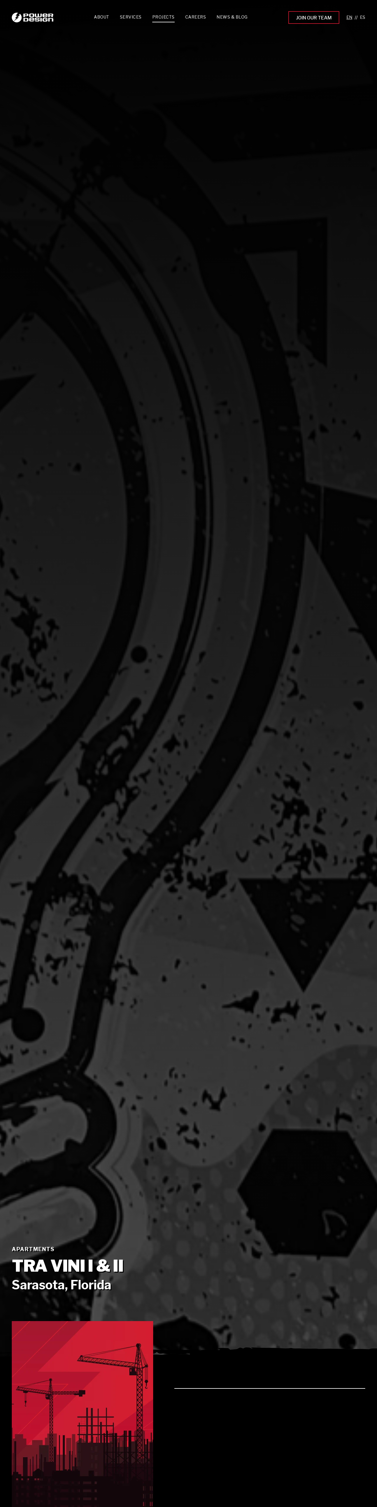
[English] (349, 17)
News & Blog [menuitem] (232, 16)
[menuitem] (131, 18)
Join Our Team (314, 18)
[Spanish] (362, 17)
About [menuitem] (101, 16)
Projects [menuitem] (163, 16)
